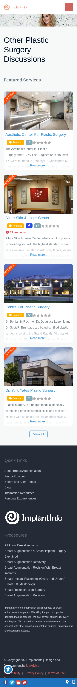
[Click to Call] (72, 682)
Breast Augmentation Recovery (25, 562)
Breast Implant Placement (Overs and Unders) (34, 578)
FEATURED (8, 96)
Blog (7, 487)
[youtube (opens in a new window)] (24, 682)
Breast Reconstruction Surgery (24, 589)
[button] (38, 232)
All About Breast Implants (21, 545)
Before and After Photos (20, 481)
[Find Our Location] (67, 682)
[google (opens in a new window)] (19, 682)
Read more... (38, 165)
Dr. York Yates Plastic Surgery (30, 390)
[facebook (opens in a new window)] (6, 682)
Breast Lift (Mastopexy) (19, 584)
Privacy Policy (33, 673)
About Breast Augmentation (22, 470)
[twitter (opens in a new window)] (12, 682)
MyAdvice (32, 665)
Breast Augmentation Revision (24, 595)
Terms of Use (56, 673)
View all (38, 434)
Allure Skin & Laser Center (27, 218)
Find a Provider (14, 476)
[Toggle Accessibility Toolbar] (8, 669)
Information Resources (19, 493)
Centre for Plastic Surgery (27, 307)
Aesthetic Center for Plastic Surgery (35, 134)
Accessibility (12, 673)
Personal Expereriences (20, 498)
